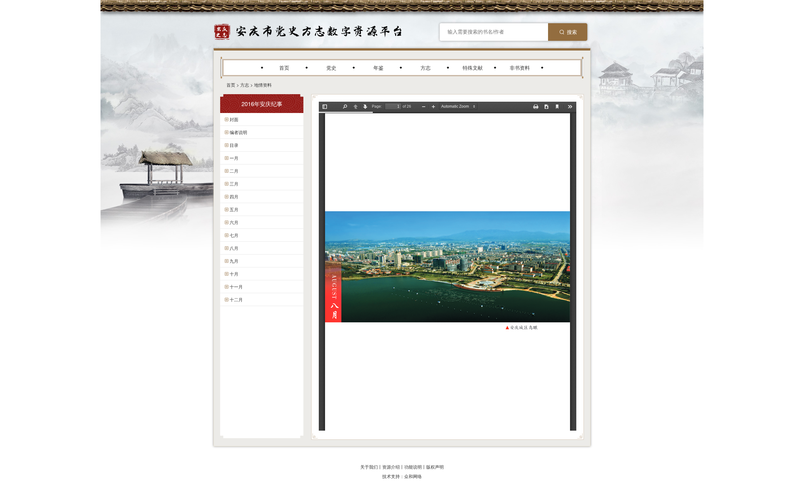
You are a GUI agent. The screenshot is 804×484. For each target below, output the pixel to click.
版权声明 (435, 467)
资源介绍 (391, 467)
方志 (426, 67)
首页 (284, 67)
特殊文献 (473, 67)
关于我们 (369, 467)
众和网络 (413, 476)
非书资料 (520, 67)
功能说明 (413, 467)
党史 (331, 67)
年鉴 (378, 67)
